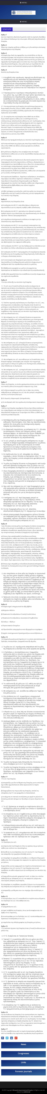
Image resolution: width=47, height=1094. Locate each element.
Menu (24, 3)
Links (23, 1062)
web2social (27, 1092)
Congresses (23, 1053)
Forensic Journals (23, 1071)
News (23, 1044)
